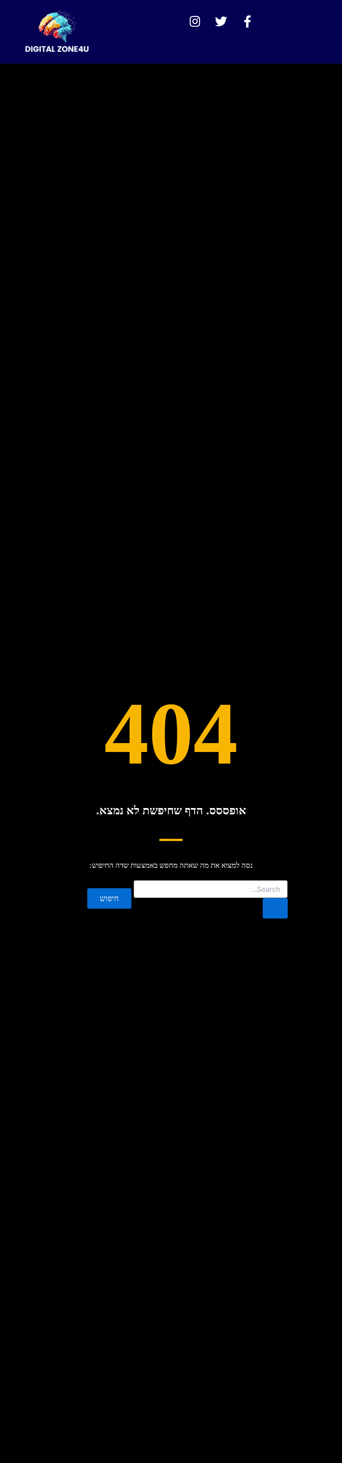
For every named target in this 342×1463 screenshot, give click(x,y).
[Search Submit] (275, 908)
